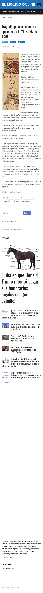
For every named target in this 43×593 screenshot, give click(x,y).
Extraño (5, 238)
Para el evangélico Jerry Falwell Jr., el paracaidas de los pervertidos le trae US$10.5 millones (24, 350)
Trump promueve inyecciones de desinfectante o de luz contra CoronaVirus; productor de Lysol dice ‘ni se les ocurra (26, 375)
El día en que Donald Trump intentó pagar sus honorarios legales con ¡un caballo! (20, 287)
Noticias (20, 47)
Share (13, 42)
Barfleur (10, 198)
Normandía (6, 201)
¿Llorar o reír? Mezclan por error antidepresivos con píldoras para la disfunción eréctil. (23, 338)
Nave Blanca (29, 198)
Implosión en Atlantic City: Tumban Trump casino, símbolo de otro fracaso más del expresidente (25, 327)
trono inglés (26, 201)
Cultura (15, 47)
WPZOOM (15, 588)
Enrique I (19, 198)
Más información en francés (12, 192)
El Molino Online (18, 4)
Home (4, 17)
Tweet (5, 42)
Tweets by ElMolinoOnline (11, 230)
